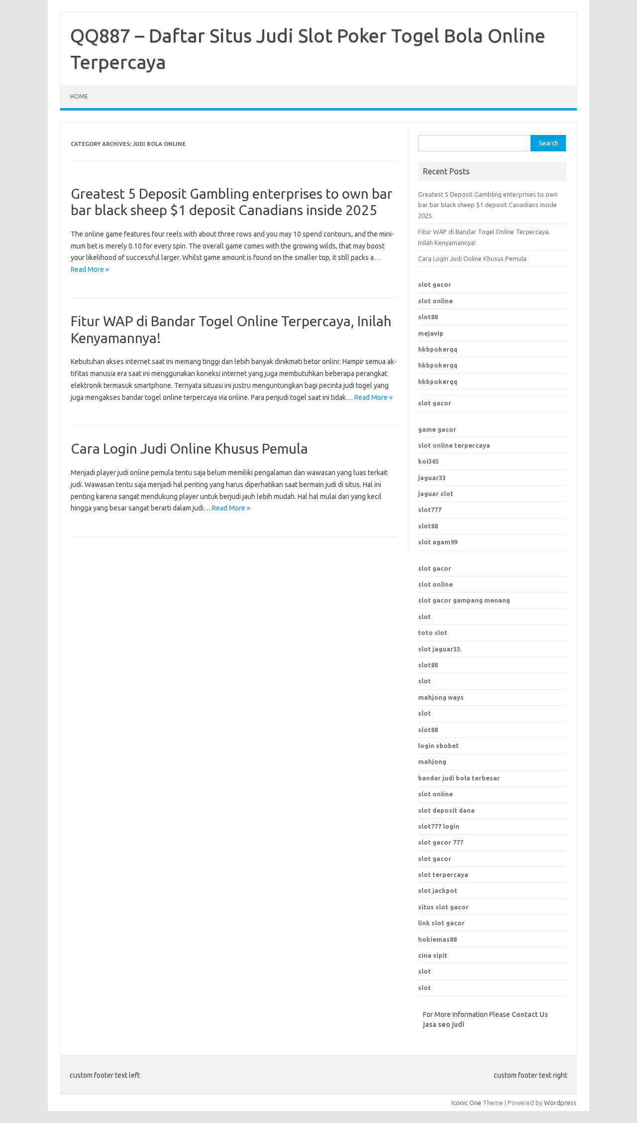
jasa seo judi (443, 1024)
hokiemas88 (437, 939)
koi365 (428, 461)
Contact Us (530, 1014)
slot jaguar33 (439, 648)
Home (79, 96)
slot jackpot (437, 890)
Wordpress (560, 1102)
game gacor (437, 429)
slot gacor (434, 284)
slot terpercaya (443, 874)
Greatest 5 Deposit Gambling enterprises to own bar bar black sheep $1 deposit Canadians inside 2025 (488, 205)
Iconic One (466, 1102)
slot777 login (438, 826)
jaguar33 (432, 477)
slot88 (428, 316)
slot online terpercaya (454, 445)
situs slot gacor (443, 906)
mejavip (430, 333)
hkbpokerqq (437, 349)
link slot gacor (441, 922)
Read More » (90, 269)
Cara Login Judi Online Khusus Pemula (189, 448)
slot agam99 (437, 541)
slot (424, 616)
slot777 (429, 509)
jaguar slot (435, 493)
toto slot (432, 632)
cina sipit (432, 955)
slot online (435, 300)
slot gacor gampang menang (464, 600)
